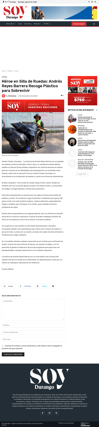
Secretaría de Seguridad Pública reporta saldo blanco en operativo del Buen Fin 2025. (87, 143)
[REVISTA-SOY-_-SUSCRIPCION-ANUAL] (82, 90)
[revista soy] (33, 106)
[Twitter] (95, 1)
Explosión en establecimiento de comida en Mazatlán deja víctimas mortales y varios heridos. (87, 131)
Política (10, 71)
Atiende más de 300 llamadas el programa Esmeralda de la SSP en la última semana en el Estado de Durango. (87, 165)
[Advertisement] (49, 47)
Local (16, 71)
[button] (94, 23)
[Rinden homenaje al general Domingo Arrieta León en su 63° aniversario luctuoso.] (72, 118)
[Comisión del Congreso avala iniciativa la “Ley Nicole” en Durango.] (72, 152)
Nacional (81, 125)
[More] (53, 286)
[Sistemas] (4, 96)
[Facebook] (88, 1)
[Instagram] (92, 1)
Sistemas (12, 96)
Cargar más (81, 174)
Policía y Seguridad (85, 159)
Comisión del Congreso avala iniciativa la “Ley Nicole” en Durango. (86, 153)
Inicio (4, 71)
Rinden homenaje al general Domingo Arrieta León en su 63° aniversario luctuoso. (87, 119)
